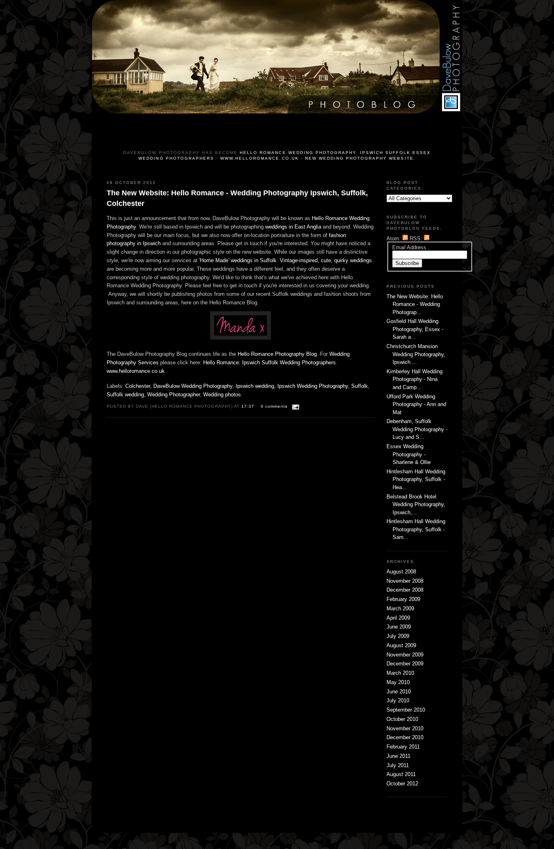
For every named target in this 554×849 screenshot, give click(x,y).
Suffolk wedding (125, 394)
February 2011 (403, 747)
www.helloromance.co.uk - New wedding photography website (317, 158)
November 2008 (405, 581)
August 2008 (401, 572)
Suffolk (359, 386)
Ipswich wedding (255, 386)
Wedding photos (222, 394)
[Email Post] (294, 406)
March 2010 (400, 673)
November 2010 (405, 728)
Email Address (409, 247)
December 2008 (405, 590)
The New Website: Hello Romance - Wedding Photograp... (415, 304)
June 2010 (399, 692)
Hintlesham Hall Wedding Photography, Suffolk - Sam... (416, 529)
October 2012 (402, 784)
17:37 (248, 406)
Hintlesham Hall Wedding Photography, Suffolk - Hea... (416, 479)
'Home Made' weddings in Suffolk (238, 260)
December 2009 (405, 664)
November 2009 (405, 655)
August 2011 (401, 774)
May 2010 (398, 682)
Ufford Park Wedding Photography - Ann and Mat (416, 404)
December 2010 (405, 737)
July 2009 (398, 636)
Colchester (137, 386)
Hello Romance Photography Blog (277, 354)
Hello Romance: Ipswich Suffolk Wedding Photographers (269, 362)
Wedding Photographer (173, 394)
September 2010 (406, 710)
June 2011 (398, 756)
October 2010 (402, 719)
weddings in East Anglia (293, 227)
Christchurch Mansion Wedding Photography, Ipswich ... (416, 354)
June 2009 (399, 627)
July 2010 (398, 700)
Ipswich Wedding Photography (312, 386)
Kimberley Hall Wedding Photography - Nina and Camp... (414, 379)
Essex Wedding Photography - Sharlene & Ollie (409, 454)
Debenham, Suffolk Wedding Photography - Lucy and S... (417, 429)
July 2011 (398, 765)
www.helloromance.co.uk (136, 371)
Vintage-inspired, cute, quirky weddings (326, 260)
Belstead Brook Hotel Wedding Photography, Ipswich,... (416, 504)
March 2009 (400, 608)
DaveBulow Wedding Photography (192, 386)
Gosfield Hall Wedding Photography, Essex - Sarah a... (415, 329)
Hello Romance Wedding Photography (298, 152)
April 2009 (398, 618)
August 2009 (401, 645)
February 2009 (403, 599)
